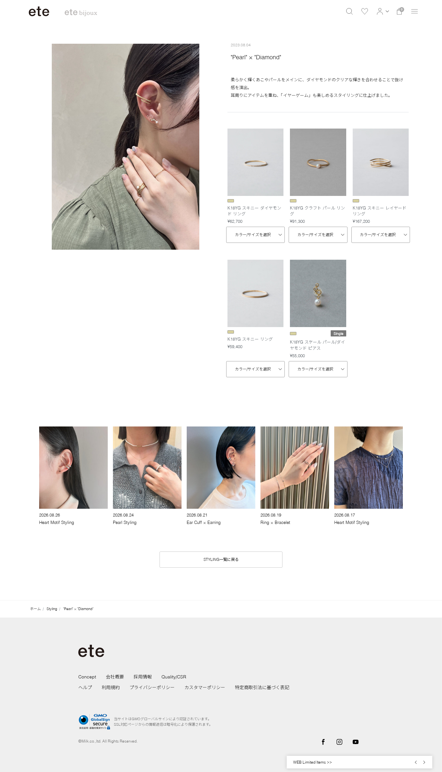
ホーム (35, 609)
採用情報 (143, 677)
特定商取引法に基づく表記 (262, 687)
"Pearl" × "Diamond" (78, 609)
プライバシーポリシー (152, 687)
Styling (52, 609)
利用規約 (111, 687)
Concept (87, 677)
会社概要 (115, 677)
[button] (382, 11)
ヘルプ (85, 687)
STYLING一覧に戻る (221, 559)
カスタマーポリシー (204, 687)
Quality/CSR (173, 677)
